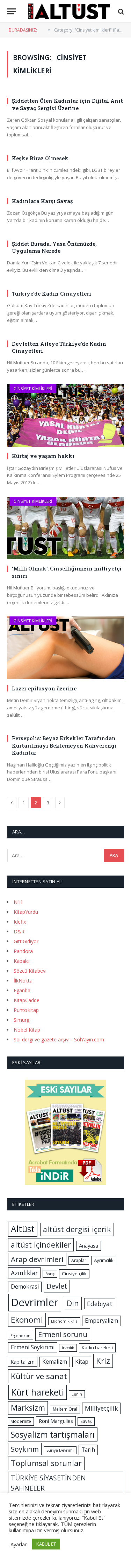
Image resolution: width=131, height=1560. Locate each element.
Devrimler (34, 1302)
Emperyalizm (101, 1320)
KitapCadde (26, 1000)
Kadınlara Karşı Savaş (42, 200)
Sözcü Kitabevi (30, 970)
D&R (19, 931)
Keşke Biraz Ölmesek (40, 158)
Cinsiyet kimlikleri (33, 389)
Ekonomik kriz (64, 1321)
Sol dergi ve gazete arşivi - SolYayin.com (59, 1039)
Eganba (22, 990)
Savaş (86, 1421)
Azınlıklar (24, 1273)
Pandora (23, 951)
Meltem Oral (65, 1409)
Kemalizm (54, 1361)
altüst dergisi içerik (77, 1229)
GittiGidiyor (26, 941)
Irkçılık (68, 1347)
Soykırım (25, 1449)
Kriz (103, 1360)
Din (73, 1303)
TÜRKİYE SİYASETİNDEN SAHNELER (48, 1483)
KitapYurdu (26, 912)
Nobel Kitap (27, 1029)
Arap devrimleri (37, 1259)
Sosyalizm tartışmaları (53, 1434)
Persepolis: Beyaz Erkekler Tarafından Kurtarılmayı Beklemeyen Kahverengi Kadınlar (64, 745)
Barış (49, 1273)
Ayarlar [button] (18, 1544)
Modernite (20, 1421)
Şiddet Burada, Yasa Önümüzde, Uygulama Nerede (54, 247)
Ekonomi (27, 1319)
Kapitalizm (22, 1361)
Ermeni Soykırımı (32, 1347)
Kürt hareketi (37, 1392)
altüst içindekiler (41, 1245)
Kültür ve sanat (39, 1376)
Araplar (78, 1260)
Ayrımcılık (104, 1260)
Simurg (21, 1020)
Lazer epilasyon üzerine (44, 688)
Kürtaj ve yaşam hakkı (43, 455)
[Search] (120, 11)
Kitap (81, 1361)
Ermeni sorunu (62, 1334)
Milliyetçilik (101, 1408)
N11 (18, 902)
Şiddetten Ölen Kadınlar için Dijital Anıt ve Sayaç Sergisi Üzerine (67, 104)
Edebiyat (99, 1303)
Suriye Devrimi (60, 1450)
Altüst (23, 1229)
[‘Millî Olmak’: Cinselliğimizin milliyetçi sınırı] (65, 528)
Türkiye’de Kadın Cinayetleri (51, 293)
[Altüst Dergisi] (69, 11)
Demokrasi (25, 1286)
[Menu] (11, 11)
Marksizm (28, 1408)
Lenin (77, 1394)
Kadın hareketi (97, 1347)
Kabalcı (22, 961)
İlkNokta (23, 980)
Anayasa (88, 1245)
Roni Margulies (56, 1420)
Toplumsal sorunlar (46, 1463)
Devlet (56, 1286)
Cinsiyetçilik (74, 1273)
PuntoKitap (26, 1010)
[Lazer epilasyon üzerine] (65, 647)
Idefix (20, 921)
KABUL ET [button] (46, 1544)
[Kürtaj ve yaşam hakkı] (65, 415)
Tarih (88, 1449)
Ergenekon (20, 1335)
